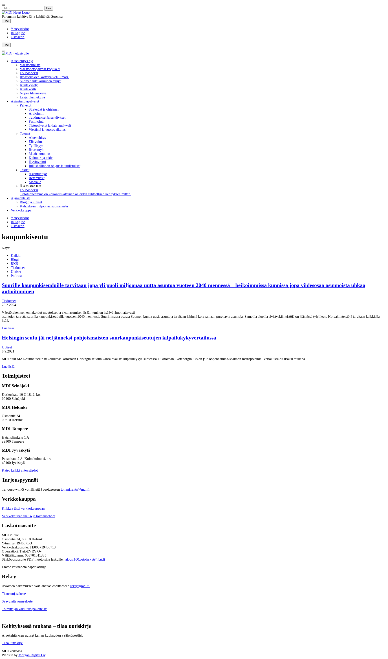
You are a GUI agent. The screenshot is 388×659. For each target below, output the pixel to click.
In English (18, 33)
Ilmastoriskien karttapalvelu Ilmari (44, 77)
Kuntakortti (28, 89)
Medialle (35, 182)
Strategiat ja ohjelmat (43, 109)
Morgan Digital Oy (31, 655)
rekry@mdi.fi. (80, 586)
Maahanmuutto (39, 154)
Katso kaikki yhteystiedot (20, 470)
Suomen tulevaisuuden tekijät (40, 81)
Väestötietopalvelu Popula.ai (40, 69)
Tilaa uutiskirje (12, 643)
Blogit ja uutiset (31, 202)
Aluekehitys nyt (22, 61)
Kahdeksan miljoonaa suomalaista (45, 206)
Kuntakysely (29, 85)
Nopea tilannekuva (33, 93)
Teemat (25, 133)
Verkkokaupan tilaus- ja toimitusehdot (28, 516)
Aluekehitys (37, 137)
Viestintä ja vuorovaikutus (47, 129)
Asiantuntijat (38, 174)
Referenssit (36, 178)
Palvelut (25, 105)
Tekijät (24, 170)
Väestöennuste (30, 65)
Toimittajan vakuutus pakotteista (24, 609)
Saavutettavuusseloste (17, 601)
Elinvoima (36, 142)
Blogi (15, 259)
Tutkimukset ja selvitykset (47, 117)
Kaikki (15, 255)
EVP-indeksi (29, 73)
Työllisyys (36, 146)
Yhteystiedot (20, 29)
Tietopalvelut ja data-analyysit (50, 125)
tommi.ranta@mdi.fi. (75, 489)
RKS (14, 263)
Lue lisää (8, 328)
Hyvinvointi (37, 162)
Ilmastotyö (36, 150)
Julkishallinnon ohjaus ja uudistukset (54, 166)
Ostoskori (17, 37)
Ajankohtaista (20, 198)
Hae (7, 21)
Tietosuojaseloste (14, 594)
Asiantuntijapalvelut (25, 101)
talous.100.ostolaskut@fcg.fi (84, 559)
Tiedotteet (18, 268)
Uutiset (16, 272)
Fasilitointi (36, 121)
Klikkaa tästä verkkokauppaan (23, 508)
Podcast (16, 276)
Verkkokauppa (21, 210)
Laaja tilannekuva (32, 97)
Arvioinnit (36, 113)
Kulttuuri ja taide (41, 158)
